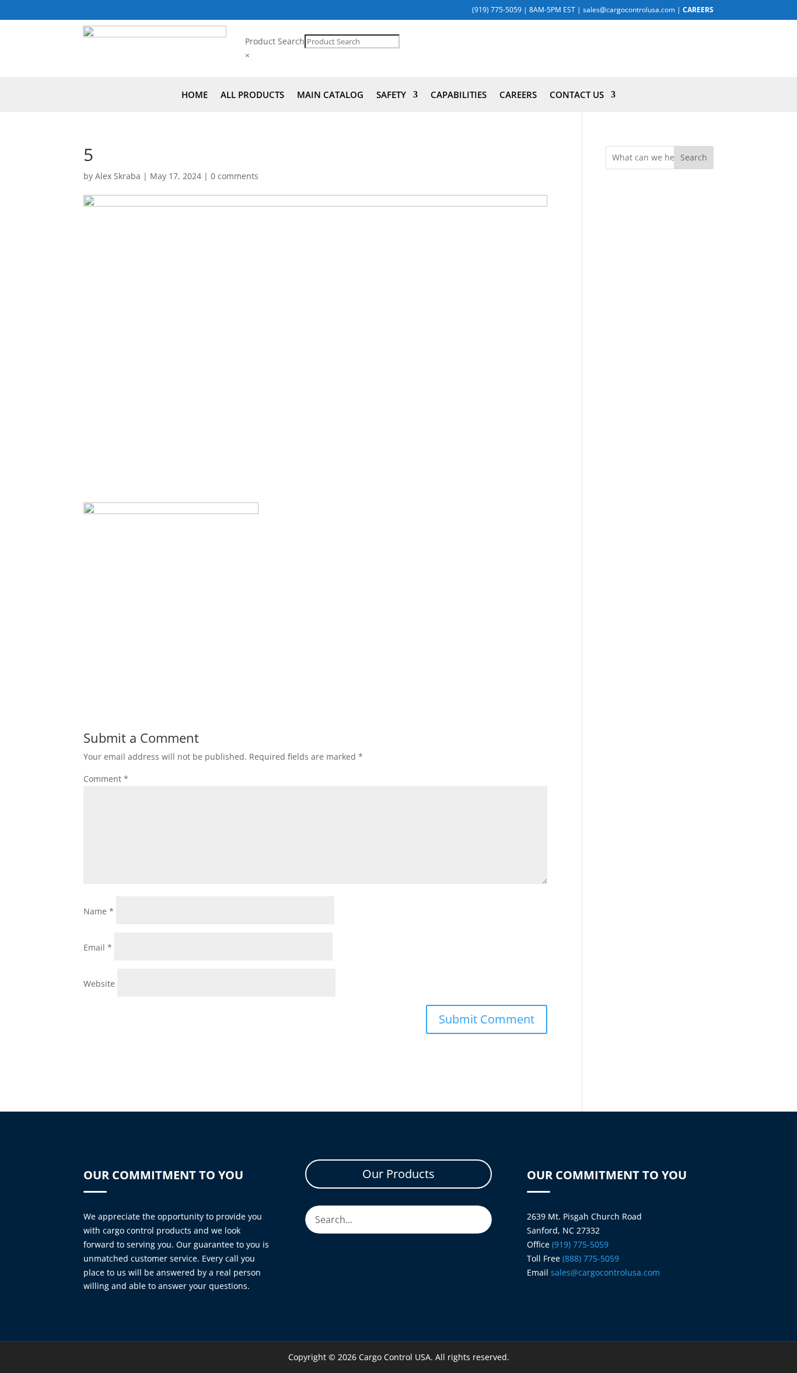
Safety (391, 95)
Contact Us (577, 95)
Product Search (275, 41)
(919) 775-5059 (497, 10)
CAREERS (698, 10)
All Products (252, 95)
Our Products (398, 1174)
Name (98, 911)
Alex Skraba (118, 175)
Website (99, 983)
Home (194, 95)
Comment (105, 778)
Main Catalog (330, 95)
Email (97, 947)
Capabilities (459, 95)
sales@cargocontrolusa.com (629, 10)
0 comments (234, 175)
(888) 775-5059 (590, 1258)
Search (693, 157)
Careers (518, 95)
